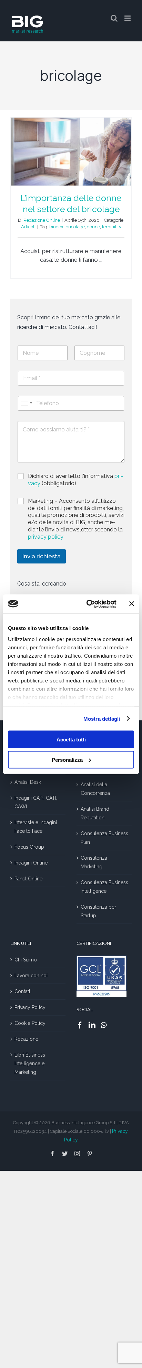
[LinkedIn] (92, 1025)
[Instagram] (77, 1153)
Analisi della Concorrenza (95, 789)
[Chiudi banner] (131, 603)
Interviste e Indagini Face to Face (35, 827)
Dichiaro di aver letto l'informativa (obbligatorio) (75, 480)
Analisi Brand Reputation (95, 813)
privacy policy (45, 536)
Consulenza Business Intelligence (104, 887)
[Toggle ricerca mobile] (114, 18)
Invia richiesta (41, 556)
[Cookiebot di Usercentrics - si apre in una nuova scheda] (87, 603)
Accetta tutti (71, 739)
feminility (111, 226)
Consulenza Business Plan (104, 838)
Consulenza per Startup (98, 911)
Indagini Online (31, 863)
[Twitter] (65, 1153)
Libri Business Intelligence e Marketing (29, 1063)
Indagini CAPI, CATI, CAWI (35, 802)
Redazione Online (41, 220)
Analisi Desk (27, 782)
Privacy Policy (29, 1007)
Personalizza (67, 759)
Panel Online (28, 878)
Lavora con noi (31, 975)
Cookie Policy (29, 1023)
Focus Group (29, 847)
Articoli (28, 226)
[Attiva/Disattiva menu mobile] (128, 18)
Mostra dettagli (101, 718)
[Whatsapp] (103, 1025)
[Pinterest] (89, 1153)
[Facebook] (80, 1025)
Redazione (26, 1039)
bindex (56, 226)
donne (93, 226)
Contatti (22, 991)
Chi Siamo (25, 959)
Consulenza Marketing (94, 862)
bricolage (75, 226)
